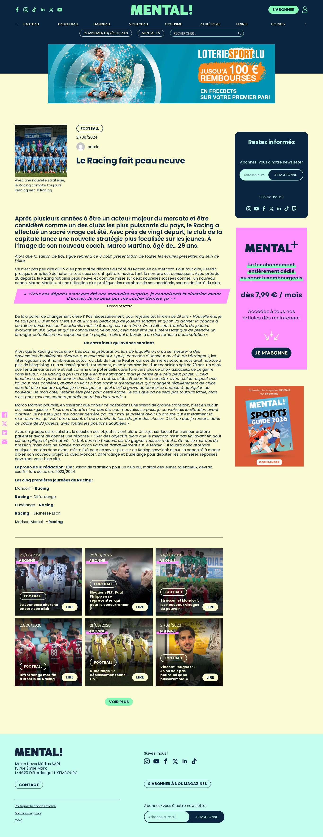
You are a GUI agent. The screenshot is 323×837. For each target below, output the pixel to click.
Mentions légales (28, 813)
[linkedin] (42, 9)
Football (90, 128)
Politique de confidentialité (35, 806)
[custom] (34, 9)
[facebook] (17, 9)
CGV (18, 820)
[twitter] (51, 9)
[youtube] (59, 9)
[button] (305, 24)
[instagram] (25, 9)
